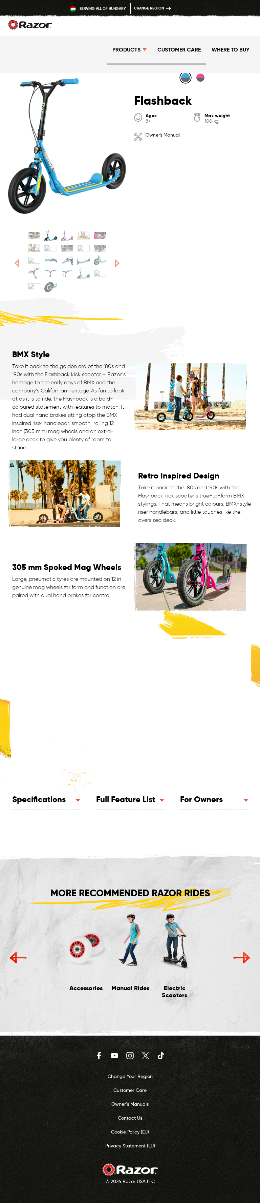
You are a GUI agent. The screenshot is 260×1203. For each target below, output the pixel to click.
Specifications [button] (39, 799)
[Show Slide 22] (50, 287)
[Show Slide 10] (100, 248)
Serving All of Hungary (102, 8)
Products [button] (126, 49)
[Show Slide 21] (34, 287)
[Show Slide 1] (34, 235)
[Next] (117, 263)
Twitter (145, 1055)
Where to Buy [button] (231, 49)
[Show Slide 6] (34, 248)
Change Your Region (130, 1076)
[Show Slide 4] (83, 235)
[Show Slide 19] (83, 273)
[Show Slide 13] (67, 260)
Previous (18, 957)
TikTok (161, 1055)
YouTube (114, 1055)
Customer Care (179, 49)
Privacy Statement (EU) (130, 1146)
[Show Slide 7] (50, 248)
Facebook (99, 1055)
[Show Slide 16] (34, 273)
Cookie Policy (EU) (130, 1132)
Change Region (149, 8)
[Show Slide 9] (83, 248)
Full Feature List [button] (125, 799)
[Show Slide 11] (34, 260)
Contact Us (130, 1118)
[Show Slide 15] (100, 260)
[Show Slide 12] (50, 260)
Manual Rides (130, 988)
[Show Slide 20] (100, 273)
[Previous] (17, 263)
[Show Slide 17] (50, 273)
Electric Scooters (174, 991)
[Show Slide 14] (83, 260)
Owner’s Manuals (130, 1104)
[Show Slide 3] (67, 235)
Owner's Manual (163, 135)
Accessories (86, 988)
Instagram (130, 1055)
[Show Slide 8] (67, 248)
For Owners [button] (201, 799)
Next (242, 957)
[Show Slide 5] (100, 235)
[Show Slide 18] (67, 273)
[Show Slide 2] (50, 235)
